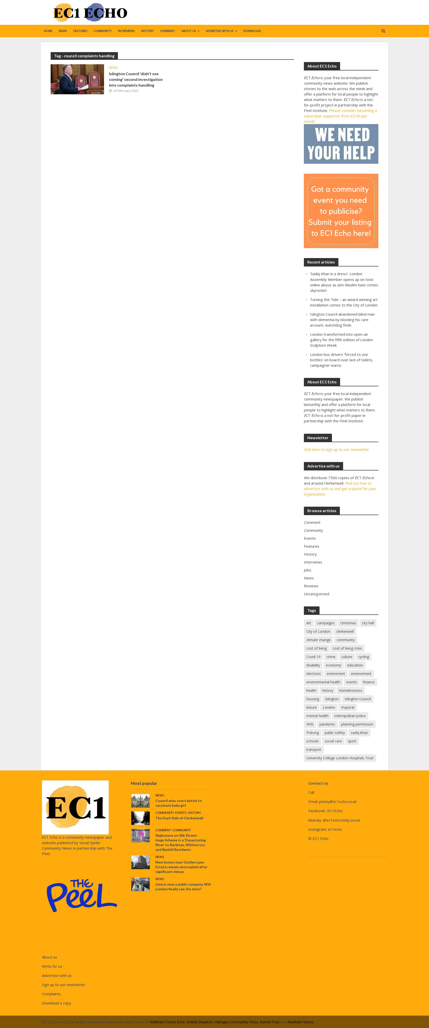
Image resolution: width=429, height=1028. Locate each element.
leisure (311, 707)
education (355, 665)
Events (181, 813)
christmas (348, 623)
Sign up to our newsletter (63, 984)
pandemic (327, 724)
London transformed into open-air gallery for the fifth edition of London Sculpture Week (341, 340)
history (327, 690)
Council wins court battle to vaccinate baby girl (178, 802)
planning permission (357, 724)
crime (330, 656)
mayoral (347, 707)
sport (352, 741)
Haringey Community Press (236, 1022)
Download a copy (56, 1002)
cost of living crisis (347, 648)
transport (313, 749)
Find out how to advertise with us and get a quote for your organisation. (340, 489)
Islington (332, 698)
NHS (310, 724)
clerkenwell (345, 631)
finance (369, 682)
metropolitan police (350, 715)
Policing (312, 732)
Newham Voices (300, 1022)
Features (80, 31)
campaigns (325, 623)
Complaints (51, 993)
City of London (318, 631)
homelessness (350, 690)
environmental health (323, 682)
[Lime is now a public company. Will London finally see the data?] (140, 884)
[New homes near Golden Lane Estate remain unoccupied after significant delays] (140, 862)
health (311, 690)
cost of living (316, 648)
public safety (335, 732)
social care (333, 741)
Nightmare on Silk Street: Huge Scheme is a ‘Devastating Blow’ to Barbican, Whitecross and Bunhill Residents (180, 842)
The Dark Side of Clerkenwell (179, 818)
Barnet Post (270, 1022)
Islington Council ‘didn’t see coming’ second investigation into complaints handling (136, 79)
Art (308, 623)
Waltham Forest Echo (167, 1022)
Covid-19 (313, 656)
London (329, 707)
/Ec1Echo (334, 810)
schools (312, 741)
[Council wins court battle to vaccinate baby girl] (140, 800)
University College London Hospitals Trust (340, 758)
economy (333, 665)
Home (48, 31)
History (147, 31)
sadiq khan (359, 732)
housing (312, 698)
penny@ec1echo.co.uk (338, 801)
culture (346, 656)
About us (188, 31)
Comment (167, 31)
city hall (368, 623)
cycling (363, 656)
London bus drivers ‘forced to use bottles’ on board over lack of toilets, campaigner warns (341, 360)
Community (103, 31)
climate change (318, 639)
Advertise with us (220, 31)
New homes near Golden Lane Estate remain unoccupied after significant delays (181, 867)
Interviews (126, 31)
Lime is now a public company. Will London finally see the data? (183, 886)
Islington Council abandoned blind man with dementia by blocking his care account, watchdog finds (342, 320)
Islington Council (358, 698)
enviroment (336, 673)
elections (313, 673)
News (63, 31)
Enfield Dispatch (200, 1022)
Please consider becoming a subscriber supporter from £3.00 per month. (340, 116)
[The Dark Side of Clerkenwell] (140, 817)
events (351, 682)
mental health (317, 715)
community (346, 639)
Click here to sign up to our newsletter (336, 449)
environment (361, 673)
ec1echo (335, 829)
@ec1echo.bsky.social (341, 820)
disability (313, 665)
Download (252, 31)
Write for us (52, 966)
